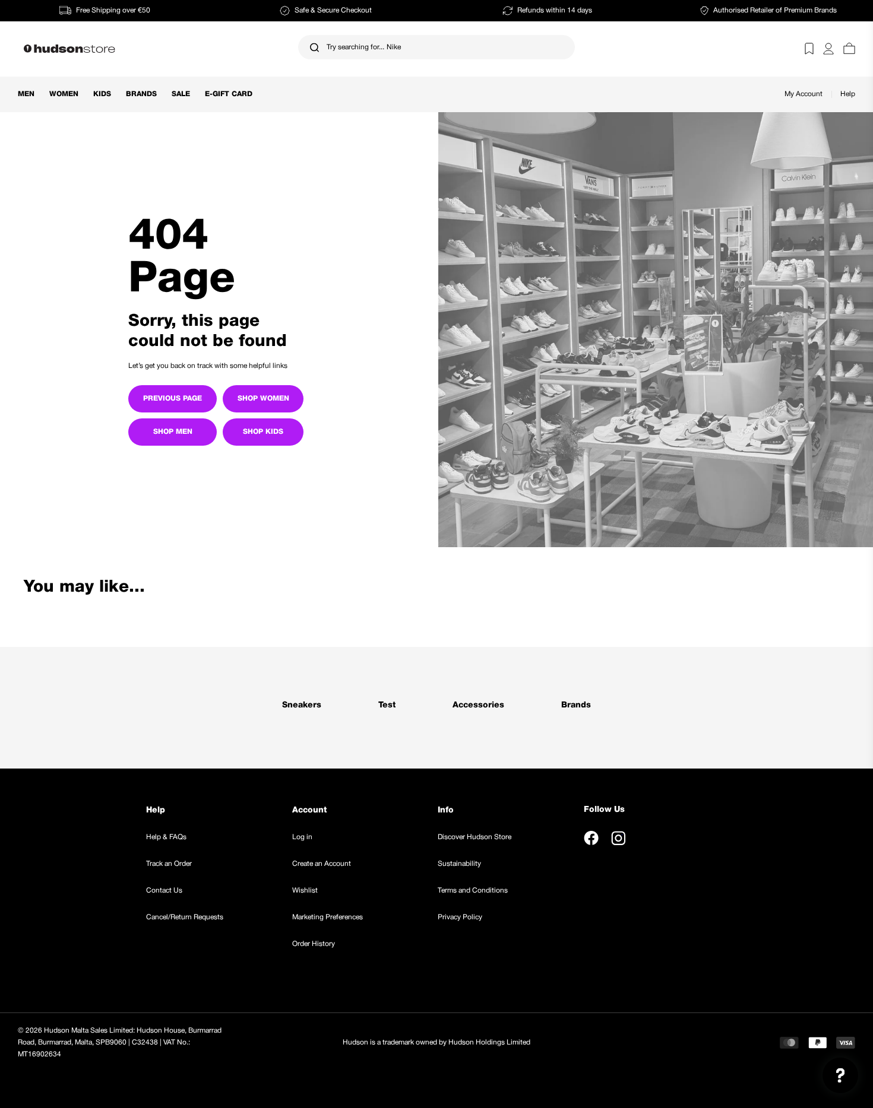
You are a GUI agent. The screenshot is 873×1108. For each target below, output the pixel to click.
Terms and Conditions (473, 890)
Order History (313, 944)
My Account (804, 94)
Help (847, 94)
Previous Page (172, 398)
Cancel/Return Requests (184, 917)
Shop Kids (263, 431)
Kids (102, 94)
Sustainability (459, 864)
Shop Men (172, 431)
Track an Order (169, 864)
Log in (302, 837)
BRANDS (141, 94)
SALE (181, 94)
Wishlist (305, 890)
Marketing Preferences (327, 917)
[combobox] (436, 47)
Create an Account (321, 864)
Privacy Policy (460, 917)
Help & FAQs (166, 837)
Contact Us (164, 890)
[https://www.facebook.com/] (591, 838)
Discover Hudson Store (474, 837)
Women (63, 94)
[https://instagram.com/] (618, 838)
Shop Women (263, 398)
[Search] (314, 47)
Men (26, 94)
